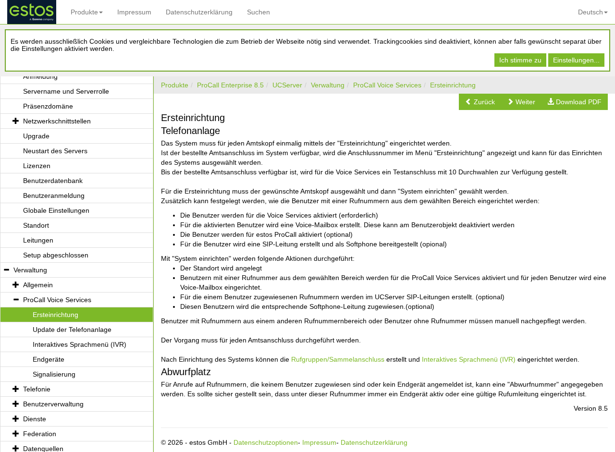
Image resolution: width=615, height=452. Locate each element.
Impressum (134, 12)
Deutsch (590, 12)
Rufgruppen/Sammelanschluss (337, 359)
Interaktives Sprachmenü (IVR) (469, 359)
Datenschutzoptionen (266, 442)
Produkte (84, 12)
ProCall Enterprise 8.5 (230, 85)
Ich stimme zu (520, 60)
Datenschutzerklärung (199, 12)
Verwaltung (327, 85)
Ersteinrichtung (453, 85)
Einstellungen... (576, 60)
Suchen (258, 12)
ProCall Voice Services (387, 85)
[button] (480, 102)
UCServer (287, 85)
